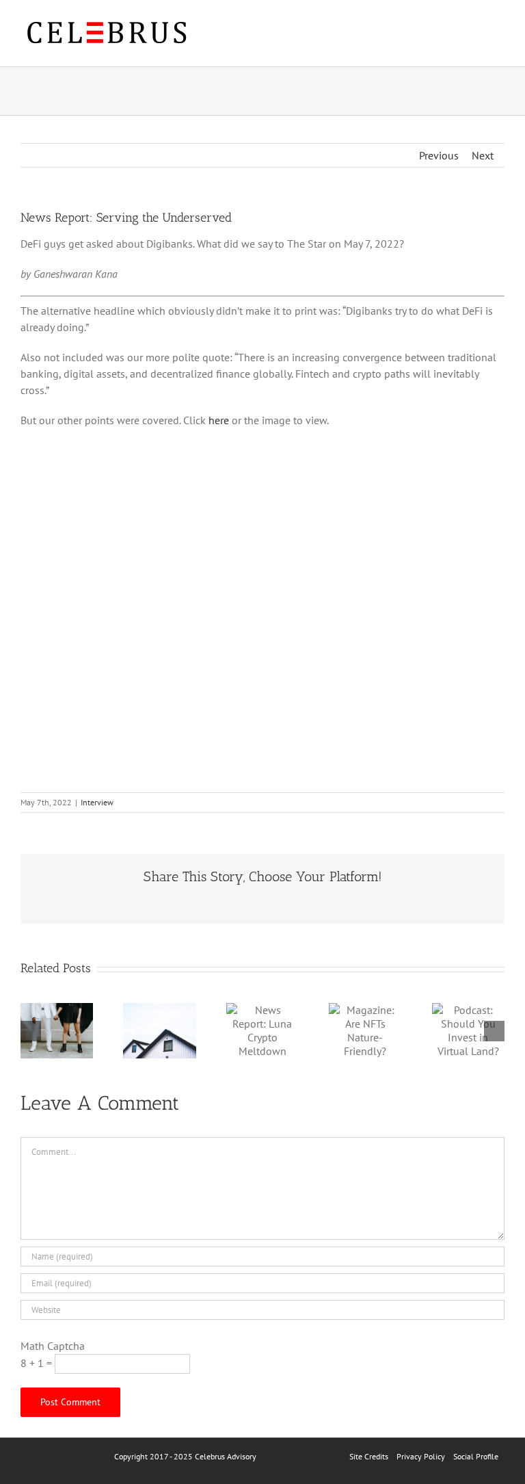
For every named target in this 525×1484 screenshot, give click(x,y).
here (218, 420)
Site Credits (368, 1456)
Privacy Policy (420, 1456)
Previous (439, 155)
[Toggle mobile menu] (499, 34)
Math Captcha (53, 1346)
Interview (97, 802)
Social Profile (475, 1456)
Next (483, 155)
